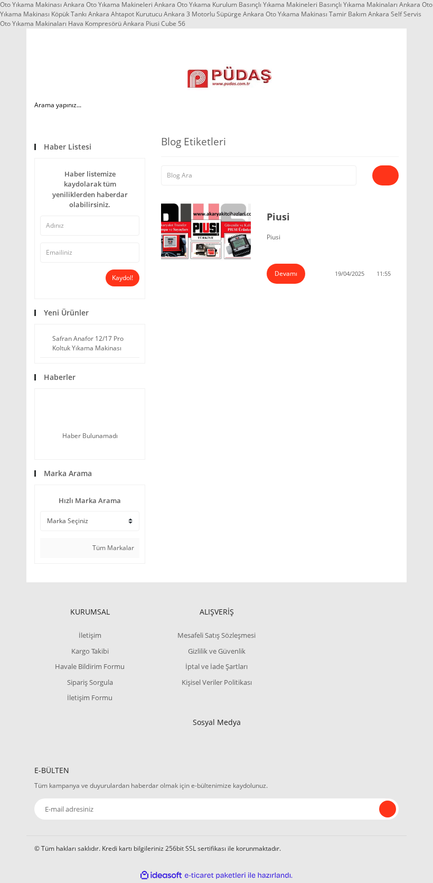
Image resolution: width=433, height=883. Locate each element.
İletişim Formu (89, 697)
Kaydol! (122, 277)
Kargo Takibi (90, 651)
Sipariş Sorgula (90, 682)
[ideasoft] (161, 875)
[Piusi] (206, 231)
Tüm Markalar (112, 547)
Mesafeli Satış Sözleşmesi (216, 635)
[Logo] (229, 77)
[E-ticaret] (215, 875)
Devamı (286, 273)
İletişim (90, 635)
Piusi (278, 216)
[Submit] (387, 809)
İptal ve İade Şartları (216, 666)
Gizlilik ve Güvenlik (217, 651)
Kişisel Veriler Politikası (217, 682)
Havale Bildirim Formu (90, 666)
